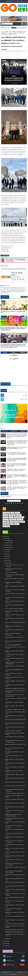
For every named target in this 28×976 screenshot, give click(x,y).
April (6, 558)
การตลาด (5, 514)
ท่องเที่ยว (6, 31)
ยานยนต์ (16, 521)
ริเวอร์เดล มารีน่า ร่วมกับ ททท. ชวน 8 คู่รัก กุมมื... (15, 923)
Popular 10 (5, 431)
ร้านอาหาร (5, 519)
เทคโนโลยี (5, 517)
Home (2, 31)
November (7, 542)
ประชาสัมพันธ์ (5, 27)
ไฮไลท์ (11, 521)
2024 (5, 941)
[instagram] (19, 1)
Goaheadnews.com (13, 972)
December (7, 540)
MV (8, 523)
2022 (5, 945)
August (7, 549)
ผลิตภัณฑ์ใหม (6, 526)
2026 (5, 536)
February (7, 563)
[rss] (15, 1)
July (6, 551)
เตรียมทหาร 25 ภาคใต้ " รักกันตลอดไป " (13, 730)
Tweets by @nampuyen (6, 496)
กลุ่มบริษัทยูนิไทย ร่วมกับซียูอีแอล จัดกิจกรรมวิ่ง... (15, 709)
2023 (5, 943)
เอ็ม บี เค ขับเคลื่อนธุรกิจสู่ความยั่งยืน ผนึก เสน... (15, 929)
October (7, 545)
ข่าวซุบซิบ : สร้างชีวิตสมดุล (11, 572)
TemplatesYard (6, 974)
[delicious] (21, 1)
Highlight (14, 431)
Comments (23, 431)
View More (24, 296)
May (6, 556)
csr (8, 521)
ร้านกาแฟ (22, 521)
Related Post (5, 297)
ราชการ (11, 517)
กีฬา (4, 521)
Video (4, 523)
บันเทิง (12, 512)
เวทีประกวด (20, 519)
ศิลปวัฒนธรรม (13, 519)
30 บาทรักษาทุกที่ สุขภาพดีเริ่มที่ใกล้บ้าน (13, 645)
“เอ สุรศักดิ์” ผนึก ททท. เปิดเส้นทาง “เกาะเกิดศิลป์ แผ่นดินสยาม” (13, 312)
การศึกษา (19, 514)
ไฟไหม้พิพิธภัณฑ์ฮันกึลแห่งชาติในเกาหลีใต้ (14, 932)
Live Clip (17, 523)
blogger (5, 352)
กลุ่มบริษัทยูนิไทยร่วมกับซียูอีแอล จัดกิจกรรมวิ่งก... (15, 688)
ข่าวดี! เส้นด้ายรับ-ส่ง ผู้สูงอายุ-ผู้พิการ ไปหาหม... (15, 793)
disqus (13, 352)
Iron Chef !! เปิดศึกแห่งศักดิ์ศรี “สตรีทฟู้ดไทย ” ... (15, 608)
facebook (23, 352)
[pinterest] (10, 1)
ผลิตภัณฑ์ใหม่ (12, 514)
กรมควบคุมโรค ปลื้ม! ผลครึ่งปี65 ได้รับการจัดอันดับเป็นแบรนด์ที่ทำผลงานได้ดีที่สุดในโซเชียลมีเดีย (17, 476)
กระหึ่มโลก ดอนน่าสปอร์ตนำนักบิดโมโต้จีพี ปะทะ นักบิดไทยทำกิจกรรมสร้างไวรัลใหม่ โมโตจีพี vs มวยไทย (17, 459)
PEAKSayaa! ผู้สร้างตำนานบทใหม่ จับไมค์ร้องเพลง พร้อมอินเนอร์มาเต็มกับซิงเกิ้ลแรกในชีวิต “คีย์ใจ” (17, 465)
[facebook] (6, 1)
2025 (5, 538)
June (6, 554)
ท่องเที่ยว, (18, 53)
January (7, 938)
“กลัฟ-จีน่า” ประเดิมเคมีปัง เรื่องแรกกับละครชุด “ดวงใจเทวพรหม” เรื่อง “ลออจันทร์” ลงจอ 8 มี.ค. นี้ (17, 488)
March (6, 560)
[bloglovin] (12, 1)
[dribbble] (13, 1)
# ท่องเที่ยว (6, 255)
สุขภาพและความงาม (19, 517)
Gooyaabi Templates (21, 974)
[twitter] (8, 1)
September (7, 547)
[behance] (17, 1)
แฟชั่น (11, 523)
